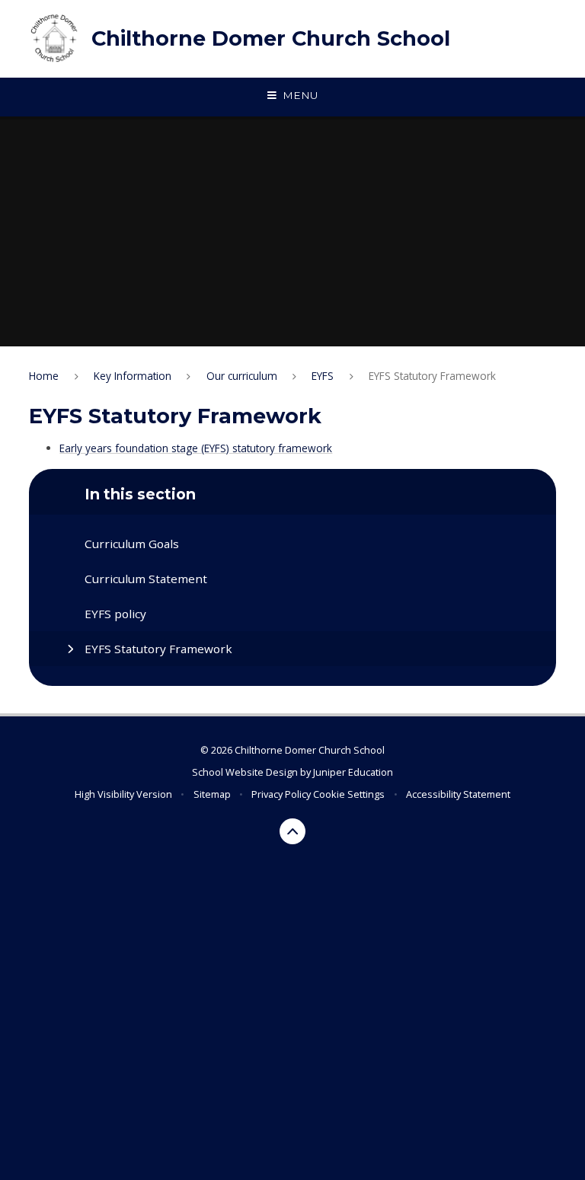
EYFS (323, 375)
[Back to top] (293, 831)
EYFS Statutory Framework (432, 375)
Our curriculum (241, 375)
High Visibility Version (123, 794)
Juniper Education (353, 772)
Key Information (132, 375)
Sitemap (212, 794)
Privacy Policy (281, 794)
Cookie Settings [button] (349, 794)
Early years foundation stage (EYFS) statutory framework (195, 448)
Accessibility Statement (458, 794)
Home (44, 375)
